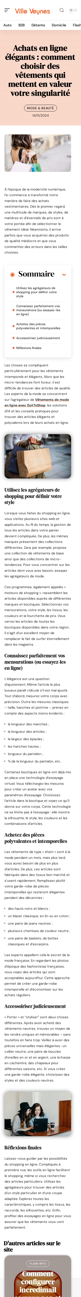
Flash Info (38, 1263)
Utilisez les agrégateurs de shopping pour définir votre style (36, 292)
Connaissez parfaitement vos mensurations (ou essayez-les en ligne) (38, 310)
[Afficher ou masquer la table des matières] (60, 274)
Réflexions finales (28, 348)
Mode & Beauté (40, 108)
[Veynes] (32, 10)
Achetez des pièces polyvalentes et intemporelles (38, 326)
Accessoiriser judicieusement (38, 338)
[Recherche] (61, 10)
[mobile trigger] (8, 10)
